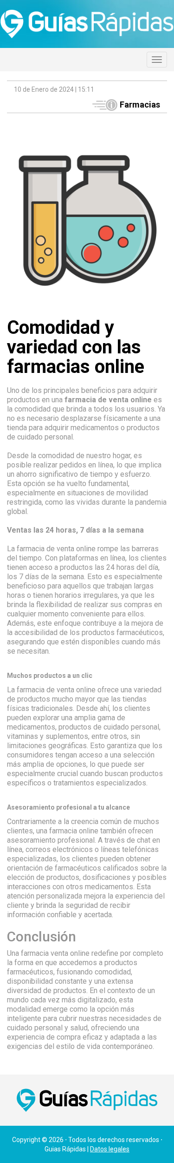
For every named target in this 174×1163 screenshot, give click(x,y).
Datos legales (109, 1149)
